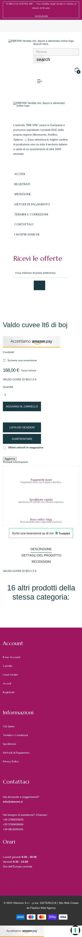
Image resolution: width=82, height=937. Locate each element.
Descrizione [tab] (41, 549)
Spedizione (9, 744)
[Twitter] (24, 300)
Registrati (8, 692)
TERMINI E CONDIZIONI (31, 214)
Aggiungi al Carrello (22, 406)
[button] (41, 16)
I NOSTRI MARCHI (26, 234)
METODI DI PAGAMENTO (32, 204)
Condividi (22, 352)
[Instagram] (40, 300)
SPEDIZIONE (22, 194)
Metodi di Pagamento (16, 752)
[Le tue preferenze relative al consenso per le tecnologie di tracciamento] (75, 930)
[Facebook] (15, 300)
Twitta (28, 352)
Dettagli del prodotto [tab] (41, 555)
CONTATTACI (23, 224)
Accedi (7, 683)
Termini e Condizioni (15, 735)
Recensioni (41, 561)
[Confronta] (44, 108)
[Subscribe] (39, 285)
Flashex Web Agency (43, 907)
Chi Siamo (9, 726)
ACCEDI (19, 174)
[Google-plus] (32, 300)
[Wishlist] (37, 108)
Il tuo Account (11, 657)
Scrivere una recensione (20, 360)
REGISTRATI (22, 184)
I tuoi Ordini (10, 674)
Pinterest (34, 352)
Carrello (7, 666)
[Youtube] (49, 300)
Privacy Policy (11, 761)
